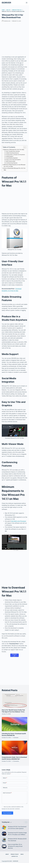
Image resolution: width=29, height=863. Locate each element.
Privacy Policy (15, 854)
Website (5, 787)
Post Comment (7, 813)
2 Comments (16, 761)
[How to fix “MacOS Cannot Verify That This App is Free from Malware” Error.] (14, 700)
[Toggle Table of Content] (24, 147)
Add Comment (7, 793)
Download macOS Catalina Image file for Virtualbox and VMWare (17, 833)
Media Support (9, 156)
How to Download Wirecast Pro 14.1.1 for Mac (14, 169)
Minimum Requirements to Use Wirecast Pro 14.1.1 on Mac (14, 165)
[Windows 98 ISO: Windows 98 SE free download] (4, 839)
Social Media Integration (12, 158)
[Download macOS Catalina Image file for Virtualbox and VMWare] (4, 833)
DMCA (22, 854)
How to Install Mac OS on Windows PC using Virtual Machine (15, 846)
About (7, 854)
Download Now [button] (14, 655)
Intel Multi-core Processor (18, 521)
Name (5, 778)
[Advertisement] (14, 39)
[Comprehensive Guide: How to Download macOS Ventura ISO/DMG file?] (14, 748)
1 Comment (15, 737)
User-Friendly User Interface (13, 151)
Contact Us (14, 856)
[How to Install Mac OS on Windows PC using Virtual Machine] (4, 846)
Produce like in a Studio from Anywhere (15, 154)
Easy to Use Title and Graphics (13, 159)
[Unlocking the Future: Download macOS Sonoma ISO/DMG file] (14, 724)
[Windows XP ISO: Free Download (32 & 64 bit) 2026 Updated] (4, 827)
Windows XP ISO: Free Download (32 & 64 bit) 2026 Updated (17, 827)
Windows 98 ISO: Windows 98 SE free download (17, 839)
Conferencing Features (11, 163)
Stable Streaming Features (12, 153)
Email (5, 782)
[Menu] (26, 2)
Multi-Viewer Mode (10, 161)
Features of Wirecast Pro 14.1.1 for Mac (14, 149)
